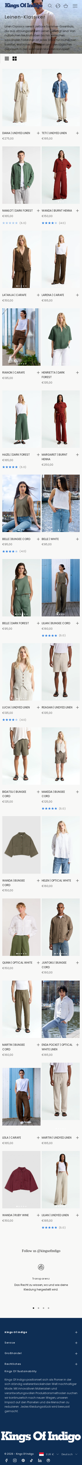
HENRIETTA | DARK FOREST (53, 375)
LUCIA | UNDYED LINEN (16, 707)
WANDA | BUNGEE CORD (13, 883)
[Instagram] (15, 1460)
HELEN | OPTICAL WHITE (56, 880)
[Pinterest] (23, 1460)
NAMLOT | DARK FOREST (17, 210)
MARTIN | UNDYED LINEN (57, 1138)
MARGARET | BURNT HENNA (54, 457)
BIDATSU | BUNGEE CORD (14, 794)
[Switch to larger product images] (7, 58)
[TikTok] (31, 1460)
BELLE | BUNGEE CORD (16, 539)
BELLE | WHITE (50, 539)
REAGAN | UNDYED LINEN (57, 707)
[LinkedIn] (40, 1460)
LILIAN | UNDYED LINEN (55, 1215)
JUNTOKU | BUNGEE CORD (54, 965)
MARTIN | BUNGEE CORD (13, 1047)
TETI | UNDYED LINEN (54, 133)
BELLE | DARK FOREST (15, 623)
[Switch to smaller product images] (15, 58)
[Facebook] (6, 1460)
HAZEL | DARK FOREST (16, 455)
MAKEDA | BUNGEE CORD (53, 794)
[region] (41, 1281)
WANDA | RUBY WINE (15, 1215)
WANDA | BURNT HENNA (57, 210)
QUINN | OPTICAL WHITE (17, 963)
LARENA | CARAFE (53, 295)
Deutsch (67, 1454)
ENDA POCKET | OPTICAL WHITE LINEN (57, 1047)
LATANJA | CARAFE (14, 295)
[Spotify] (48, 1460)
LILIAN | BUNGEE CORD (56, 623)
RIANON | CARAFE (13, 372)
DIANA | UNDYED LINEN (16, 133)
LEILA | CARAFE (11, 1138)
